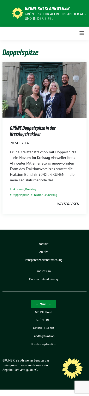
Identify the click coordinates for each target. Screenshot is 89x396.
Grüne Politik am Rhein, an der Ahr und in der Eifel (56, 16)
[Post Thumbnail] (44, 89)
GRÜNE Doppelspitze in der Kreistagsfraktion (33, 131)
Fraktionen (17, 189)
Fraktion (37, 195)
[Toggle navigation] (82, 33)
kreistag (52, 195)
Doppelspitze (20, 195)
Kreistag (30, 189)
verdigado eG (28, 370)
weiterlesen (68, 204)
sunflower (34, 365)
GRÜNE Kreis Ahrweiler (47, 8)
